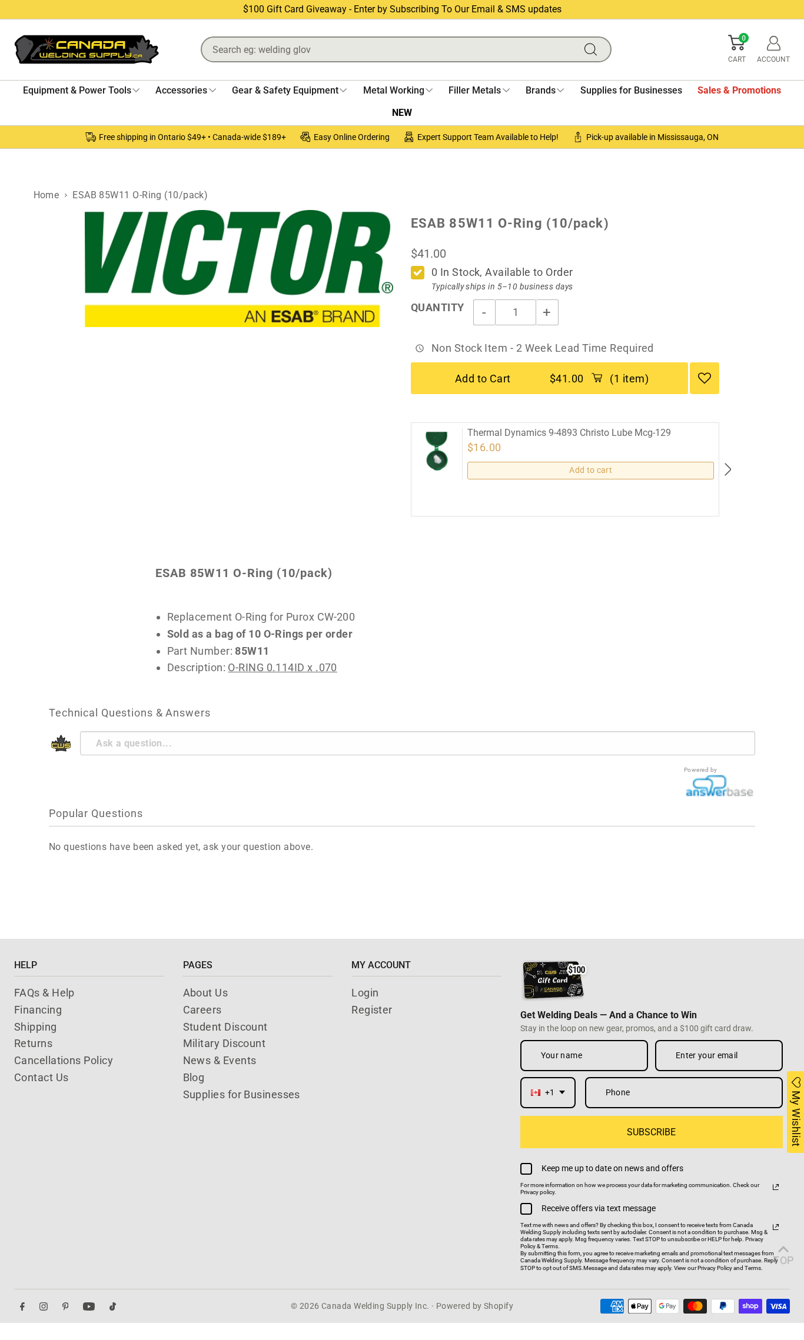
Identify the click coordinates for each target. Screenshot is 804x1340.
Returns (33, 1043)
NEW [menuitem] (402, 112)
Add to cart (590, 470)
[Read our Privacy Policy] (776, 1187)
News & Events (220, 1060)
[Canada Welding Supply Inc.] (86, 49)
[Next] (727, 469)
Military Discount (224, 1043)
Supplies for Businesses (241, 1094)
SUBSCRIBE (651, 1132)
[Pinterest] (65, 1306)
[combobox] (548, 1092)
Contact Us (41, 1077)
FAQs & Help (44, 992)
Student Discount (225, 1027)
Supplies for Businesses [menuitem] (631, 90)
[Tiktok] (112, 1306)
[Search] (593, 49)
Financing (38, 1010)
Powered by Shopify (474, 1306)
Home (46, 195)
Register (372, 1010)
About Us (205, 992)
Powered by (700, 769)
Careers (202, 1010)
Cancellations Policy (63, 1060)
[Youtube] (89, 1306)
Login (364, 992)
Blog (194, 1077)
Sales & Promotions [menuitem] (739, 90)
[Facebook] (22, 1306)
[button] (737, 49)
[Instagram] (43, 1306)
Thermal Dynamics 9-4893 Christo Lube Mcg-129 (569, 433)
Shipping (35, 1027)
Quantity (437, 307)
